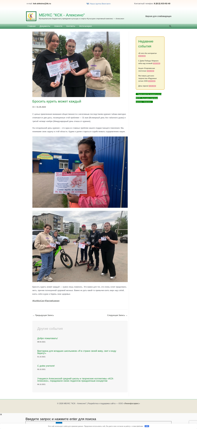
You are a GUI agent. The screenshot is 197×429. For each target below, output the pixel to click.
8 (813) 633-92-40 (162, 3)
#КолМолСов (38, 301)
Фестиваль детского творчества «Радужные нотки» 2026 (147, 78)
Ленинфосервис (131, 403)
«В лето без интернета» (147, 53)
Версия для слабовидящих (158, 16)
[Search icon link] (170, 26)
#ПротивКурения (51, 301)
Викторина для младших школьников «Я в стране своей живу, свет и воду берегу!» (76, 352)
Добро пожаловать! (47, 338)
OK (147, 426)
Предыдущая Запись (43, 315)
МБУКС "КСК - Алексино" (62, 15)
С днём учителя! (46, 366)
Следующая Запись (117, 315)
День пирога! (143, 86)
